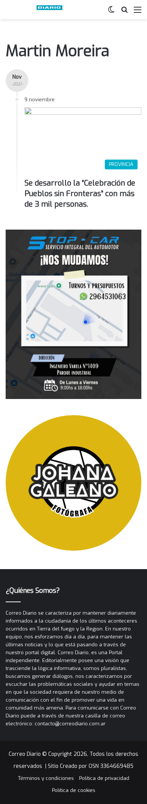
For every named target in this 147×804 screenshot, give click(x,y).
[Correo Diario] (36, 9)
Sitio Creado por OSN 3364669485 (90, 766)
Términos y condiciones (46, 778)
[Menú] (137, 12)
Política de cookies (73, 790)
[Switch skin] (111, 12)
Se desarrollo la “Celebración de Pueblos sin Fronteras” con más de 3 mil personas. (79, 193)
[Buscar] (124, 12)
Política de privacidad (104, 778)
